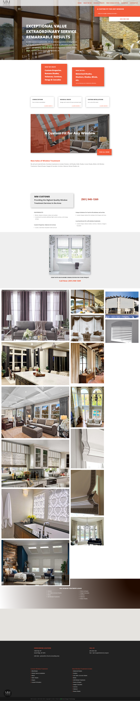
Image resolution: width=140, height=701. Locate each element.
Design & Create (99, 3)
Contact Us (134, 3)
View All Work (104, 152)
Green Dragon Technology (68, 699)
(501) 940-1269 (124, 19)
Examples (124, 3)
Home (80, 3)
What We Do (87, 3)
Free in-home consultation (107, 13)
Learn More (48, 106)
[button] (8, 693)
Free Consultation (113, 3)
